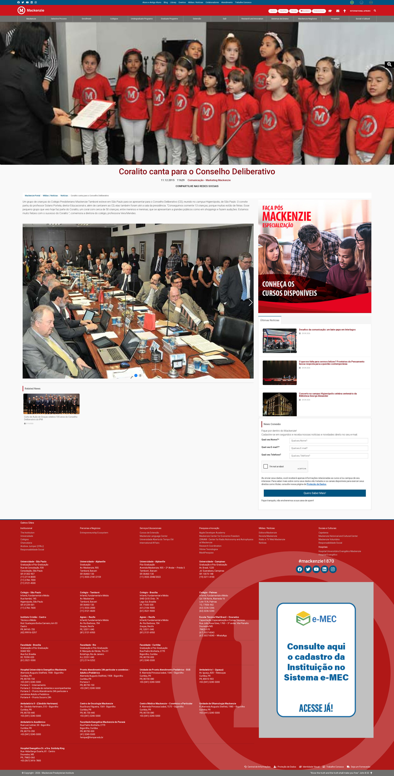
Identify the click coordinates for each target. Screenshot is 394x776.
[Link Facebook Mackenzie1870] (18, 2)
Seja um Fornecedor (360, 767)
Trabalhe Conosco (335, 767)
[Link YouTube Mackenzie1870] (27, 2)
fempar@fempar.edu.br (91, 737)
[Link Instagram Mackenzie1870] (35, 2)
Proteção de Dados (316, 484)
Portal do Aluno (319, 11)
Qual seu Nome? (270, 439)
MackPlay (283, 11)
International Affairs (360, 11)
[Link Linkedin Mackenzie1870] (31, 2)
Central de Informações (259, 767)
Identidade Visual (311, 767)
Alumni (273, 11)
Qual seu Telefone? (271, 454)
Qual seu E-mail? (270, 447)
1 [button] (136, 375)
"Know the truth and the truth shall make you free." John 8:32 (340, 773)
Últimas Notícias (269, 320)
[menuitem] (152, 2)
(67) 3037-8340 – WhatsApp (213, 635)
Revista (293, 11)
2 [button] (140, 375)
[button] (250, 302)
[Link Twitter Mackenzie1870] (23, 2)
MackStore (306, 11)
